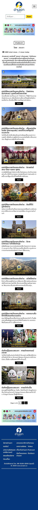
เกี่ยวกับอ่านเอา (21, 450)
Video (30, 446)
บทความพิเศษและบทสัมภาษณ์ (9, 451)
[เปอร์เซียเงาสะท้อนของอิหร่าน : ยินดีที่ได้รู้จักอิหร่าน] (19, 192)
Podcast (31, 450)
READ (19, 103)
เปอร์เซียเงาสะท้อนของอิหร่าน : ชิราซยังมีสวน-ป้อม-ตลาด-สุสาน (18, 168)
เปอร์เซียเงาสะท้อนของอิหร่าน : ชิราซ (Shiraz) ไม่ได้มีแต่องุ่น (16, 242)
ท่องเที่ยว (6, 459)
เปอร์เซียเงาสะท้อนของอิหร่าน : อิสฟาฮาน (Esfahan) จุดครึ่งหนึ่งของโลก (18, 92)
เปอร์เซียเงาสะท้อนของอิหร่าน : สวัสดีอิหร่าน (19, 278)
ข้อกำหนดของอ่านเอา (21, 454)
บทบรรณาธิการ (22, 443)
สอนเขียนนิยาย (8, 455)
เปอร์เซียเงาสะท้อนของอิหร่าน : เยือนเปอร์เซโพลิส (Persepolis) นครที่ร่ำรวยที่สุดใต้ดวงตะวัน (19, 130)
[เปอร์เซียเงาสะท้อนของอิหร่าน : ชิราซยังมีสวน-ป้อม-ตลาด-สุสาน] (19, 155)
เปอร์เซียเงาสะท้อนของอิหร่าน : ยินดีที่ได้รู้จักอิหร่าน (17, 205)
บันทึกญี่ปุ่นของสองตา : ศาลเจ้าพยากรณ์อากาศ (18, 351)
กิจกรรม (31, 443)
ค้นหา (29, 16)
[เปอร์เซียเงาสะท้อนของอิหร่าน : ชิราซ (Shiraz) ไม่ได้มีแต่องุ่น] (19, 229)
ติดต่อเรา (31, 453)
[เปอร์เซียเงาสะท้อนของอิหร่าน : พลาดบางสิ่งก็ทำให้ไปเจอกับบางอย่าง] (19, 301)
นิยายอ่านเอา (7, 443)
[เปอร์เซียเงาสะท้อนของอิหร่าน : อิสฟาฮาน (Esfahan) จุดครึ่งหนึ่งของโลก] (19, 79)
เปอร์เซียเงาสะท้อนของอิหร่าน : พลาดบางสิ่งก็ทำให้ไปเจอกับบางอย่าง (19, 314)
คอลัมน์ (5, 446)
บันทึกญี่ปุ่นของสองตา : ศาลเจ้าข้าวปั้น (17, 387)
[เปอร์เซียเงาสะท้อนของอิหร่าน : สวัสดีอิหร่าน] (19, 266)
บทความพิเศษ (21, 446)
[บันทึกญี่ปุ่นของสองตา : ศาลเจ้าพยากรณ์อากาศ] (19, 338)
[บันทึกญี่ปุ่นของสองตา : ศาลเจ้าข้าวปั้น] (19, 375)
